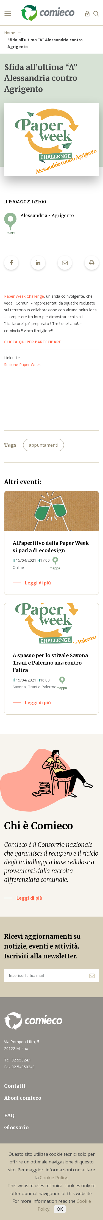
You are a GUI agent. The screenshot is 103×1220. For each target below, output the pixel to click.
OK (60, 1209)
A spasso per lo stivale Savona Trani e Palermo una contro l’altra (50, 662)
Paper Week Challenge (24, 296)
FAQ (9, 1115)
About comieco (22, 1098)
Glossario (16, 1127)
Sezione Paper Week (22, 364)
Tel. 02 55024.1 (17, 1060)
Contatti (15, 1086)
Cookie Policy (53, 1178)
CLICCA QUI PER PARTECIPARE (33, 341)
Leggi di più (38, 583)
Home (9, 32)
